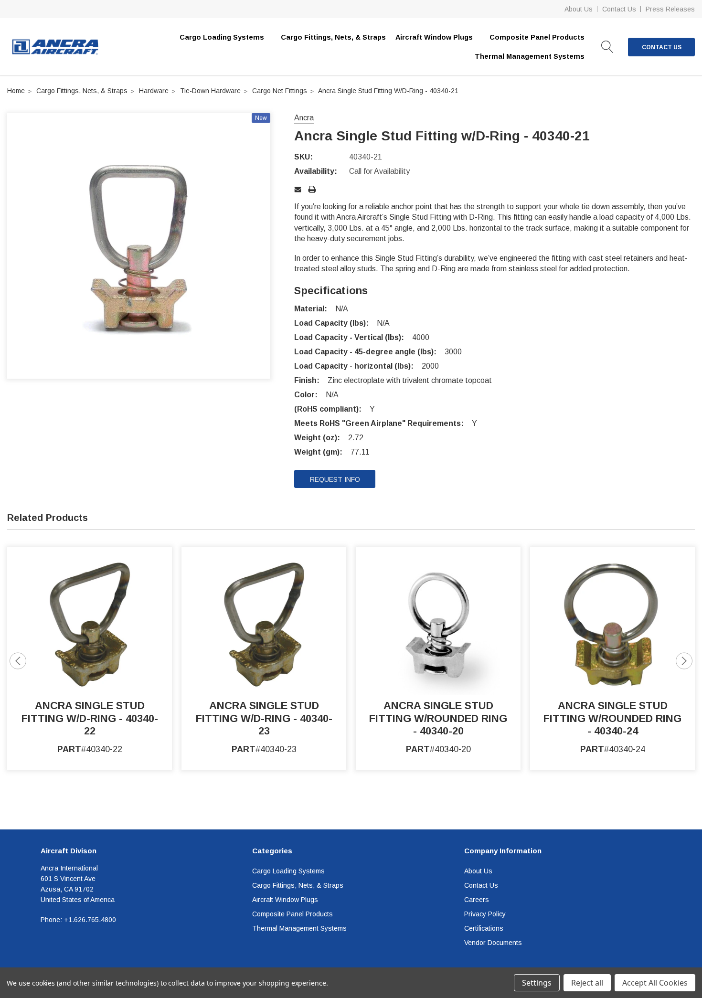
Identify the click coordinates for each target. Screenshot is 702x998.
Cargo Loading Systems (288, 871)
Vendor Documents (493, 942)
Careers (476, 899)
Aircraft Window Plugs (285, 899)
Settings (537, 982)
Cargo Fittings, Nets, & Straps (333, 37)
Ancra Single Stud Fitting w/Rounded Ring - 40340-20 (438, 718)
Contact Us (619, 9)
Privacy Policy (485, 914)
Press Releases (670, 9)
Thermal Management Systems (299, 928)
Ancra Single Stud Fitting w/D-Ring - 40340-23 (264, 718)
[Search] (607, 47)
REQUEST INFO (335, 479)
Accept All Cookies (655, 982)
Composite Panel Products (292, 914)
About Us (578, 9)
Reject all (587, 982)
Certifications (483, 928)
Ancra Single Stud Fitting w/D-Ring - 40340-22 (89, 718)
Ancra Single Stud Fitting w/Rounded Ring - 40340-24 (612, 718)
